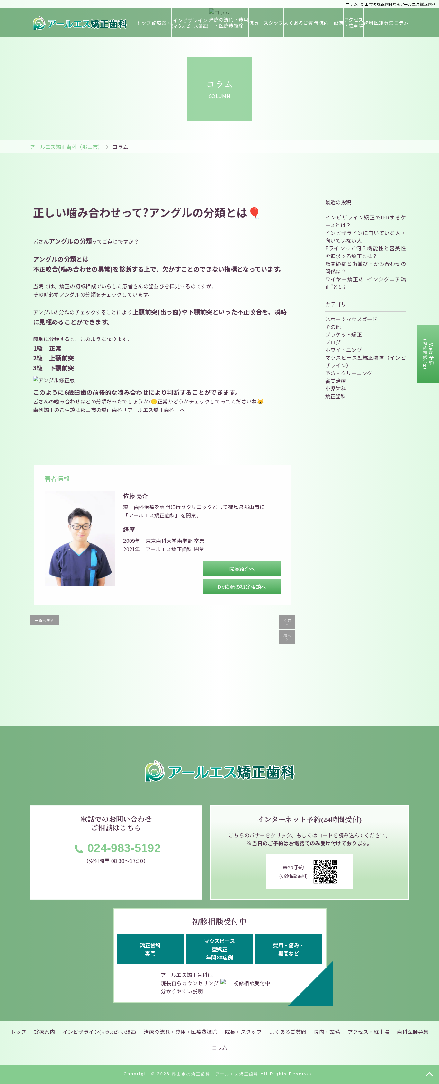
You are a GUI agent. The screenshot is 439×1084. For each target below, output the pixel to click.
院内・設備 (331, 22)
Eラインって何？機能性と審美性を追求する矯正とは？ (365, 252)
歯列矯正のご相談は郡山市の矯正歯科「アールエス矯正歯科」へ (109, 409)
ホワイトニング (343, 350)
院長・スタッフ (266, 22)
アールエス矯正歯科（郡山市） (66, 147)
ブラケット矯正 (343, 334)
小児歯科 (335, 388)
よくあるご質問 (301, 22)
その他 (333, 326)
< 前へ (287, 622)
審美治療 (335, 380)
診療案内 (161, 22)
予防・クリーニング (348, 373)
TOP (429, 1074)
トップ (143, 22)
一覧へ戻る (44, 620)
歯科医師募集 (378, 22)
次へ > (287, 637)
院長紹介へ (242, 568)
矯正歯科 (335, 396)
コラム (401, 22)
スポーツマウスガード (351, 319)
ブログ (333, 342)
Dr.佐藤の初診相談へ (242, 586)
